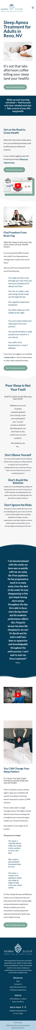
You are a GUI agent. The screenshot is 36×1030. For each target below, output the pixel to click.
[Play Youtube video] (18, 185)
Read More (18, 534)
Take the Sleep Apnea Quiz (15, 87)
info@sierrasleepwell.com (18, 1011)
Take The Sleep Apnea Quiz (15, 368)
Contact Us (18, 984)
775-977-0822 (18, 1013)
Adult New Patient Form (18, 987)
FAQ (18, 981)
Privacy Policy (18, 1022)
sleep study (9, 357)
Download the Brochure (14, 170)
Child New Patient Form (18, 990)
